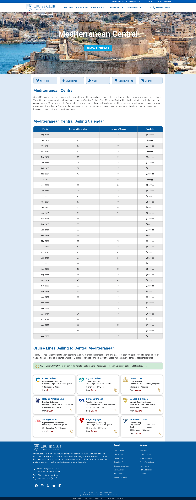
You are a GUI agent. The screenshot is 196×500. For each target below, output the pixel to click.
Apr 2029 (45, 314)
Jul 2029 (45, 331)
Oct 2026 (45, 146)
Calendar (149, 81)
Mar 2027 (45, 174)
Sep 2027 (45, 207)
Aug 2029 (45, 336)
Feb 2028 (45, 235)
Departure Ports (98, 7)
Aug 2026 (45, 135)
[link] (54, 384)
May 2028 (45, 252)
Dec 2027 (45, 224)
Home (30, 14)
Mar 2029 (45, 308)
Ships (94, 81)
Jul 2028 (45, 263)
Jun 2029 (45, 325)
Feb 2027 (45, 168)
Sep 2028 (45, 275)
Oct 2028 (45, 280)
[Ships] (89, 80)
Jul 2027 (45, 196)
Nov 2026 (45, 151)
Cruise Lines (67, 7)
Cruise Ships (82, 7)
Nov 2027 (45, 219)
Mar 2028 (45, 241)
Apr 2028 (45, 247)
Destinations (114, 7)
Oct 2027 (45, 213)
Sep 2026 (45, 140)
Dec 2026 (45, 157)
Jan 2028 (45, 230)
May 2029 (45, 319)
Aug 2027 (45, 202)
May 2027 (45, 185)
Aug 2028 (45, 269)
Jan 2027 (45, 163)
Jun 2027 (45, 191)
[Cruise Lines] (63, 80)
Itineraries (44, 81)
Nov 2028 (45, 286)
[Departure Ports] (116, 80)
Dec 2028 (45, 291)
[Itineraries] (37, 80)
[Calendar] (142, 80)
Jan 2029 (45, 297)
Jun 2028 (45, 258)
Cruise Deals (133, 7)
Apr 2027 (45, 179)
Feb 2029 (45, 303)
